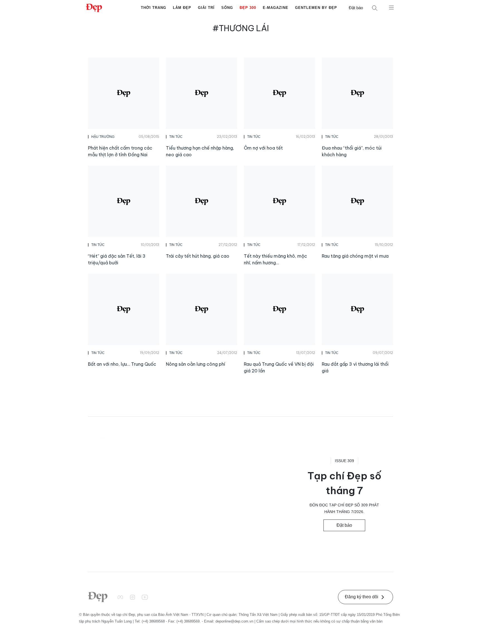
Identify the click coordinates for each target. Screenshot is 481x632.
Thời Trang (153, 8)
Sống (227, 8)
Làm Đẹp (182, 8)
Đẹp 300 (248, 8)
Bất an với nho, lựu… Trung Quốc (122, 364)
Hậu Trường (102, 136)
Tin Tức (176, 136)
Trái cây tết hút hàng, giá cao (197, 256)
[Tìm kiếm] (374, 7)
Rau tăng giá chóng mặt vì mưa (355, 256)
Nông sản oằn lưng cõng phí (195, 364)
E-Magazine (275, 8)
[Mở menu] (391, 7)
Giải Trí (206, 8)
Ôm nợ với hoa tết (263, 148)
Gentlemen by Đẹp (316, 8)
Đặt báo (356, 7)
